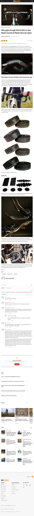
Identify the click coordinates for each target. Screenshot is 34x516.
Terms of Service (12, 266)
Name (5, 259)
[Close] (30, 248)
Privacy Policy (7, 266)
